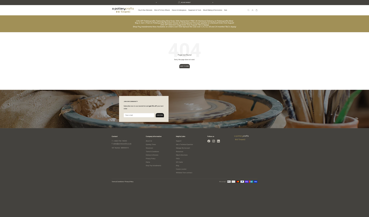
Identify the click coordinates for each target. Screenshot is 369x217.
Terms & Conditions (152, 151)
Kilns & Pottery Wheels (162, 10)
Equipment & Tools (194, 10)
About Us (149, 141)
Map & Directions (182, 155)
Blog (177, 165)
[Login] (252, 10)
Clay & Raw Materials (145, 10)
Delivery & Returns (152, 155)
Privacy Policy (150, 158)
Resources (179, 151)
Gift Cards (179, 162)
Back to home (184, 66)
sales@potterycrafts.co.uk (122, 144)
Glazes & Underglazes (179, 10)
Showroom (149, 148)
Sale (225, 10)
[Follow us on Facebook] (208, 141)
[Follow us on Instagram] (213, 141)
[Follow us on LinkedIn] (218, 141)
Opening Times (151, 144)
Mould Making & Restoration (212, 10)
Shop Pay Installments (153, 165)
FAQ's (178, 158)
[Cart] (256, 10)
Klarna (148, 162)
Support (178, 141)
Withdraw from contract (184, 173)
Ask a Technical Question (184, 144)
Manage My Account (183, 148)
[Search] (248, 10)
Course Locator (181, 169)
